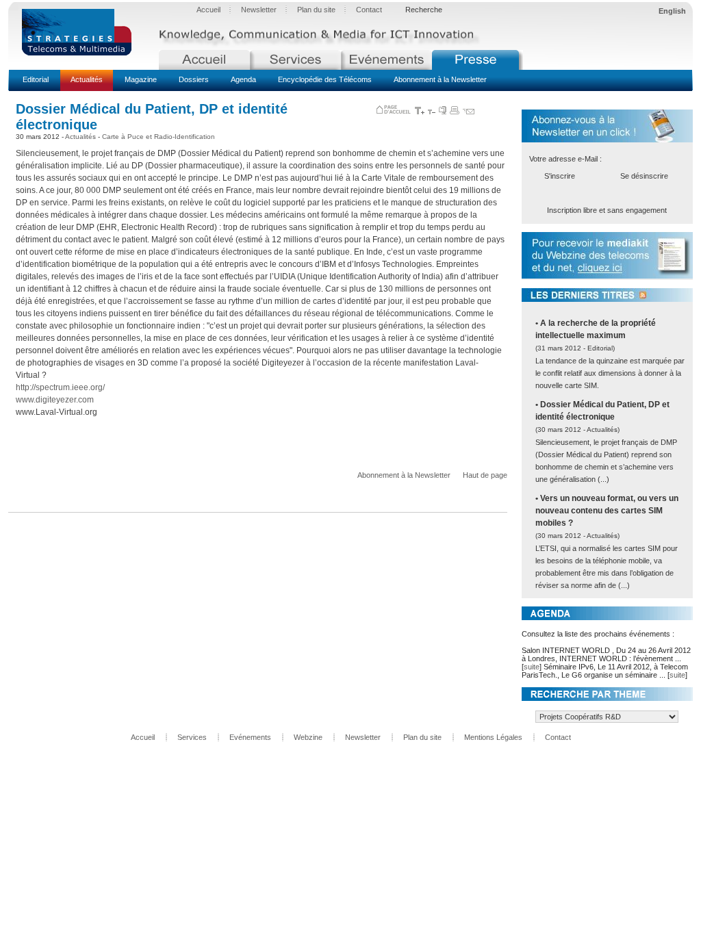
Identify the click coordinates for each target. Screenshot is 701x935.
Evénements (250, 737)
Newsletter (259, 9)
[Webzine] (477, 60)
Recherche (423, 9)
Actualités (87, 79)
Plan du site (316, 9)
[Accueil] (204, 60)
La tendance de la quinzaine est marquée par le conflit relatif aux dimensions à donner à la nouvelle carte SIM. (610, 373)
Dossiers (194, 79)
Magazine (141, 79)
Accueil (208, 9)
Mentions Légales (493, 737)
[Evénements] (386, 60)
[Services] (295, 60)
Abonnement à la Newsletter (440, 79)
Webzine (308, 737)
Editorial (36, 79)
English (672, 11)
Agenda (243, 79)
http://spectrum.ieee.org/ (60, 387)
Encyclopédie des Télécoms (325, 79)
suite (531, 667)
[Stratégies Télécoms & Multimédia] (83, 33)
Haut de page (485, 475)
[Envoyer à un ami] (468, 111)
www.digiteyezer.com (55, 400)
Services (192, 737)
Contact (369, 9)
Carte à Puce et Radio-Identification (158, 136)
